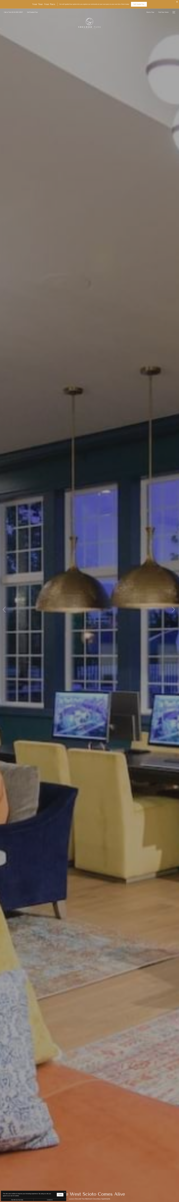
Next (173, 609)
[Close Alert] (177, 2)
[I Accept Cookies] (64, 1192)
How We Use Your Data (17, 1200)
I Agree (60, 1194)
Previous (4, 609)
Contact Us (50, 1200)
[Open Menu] (173, 12)
